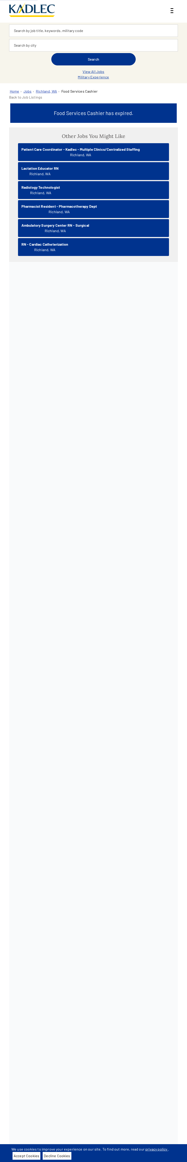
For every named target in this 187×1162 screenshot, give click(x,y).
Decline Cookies (57, 1156)
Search (93, 59)
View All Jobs (93, 71)
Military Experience (93, 77)
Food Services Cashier (79, 91)
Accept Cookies (26, 1156)
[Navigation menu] (172, 6)
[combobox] (93, 30)
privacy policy (156, 1149)
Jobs (27, 91)
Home (14, 91)
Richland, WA (46, 91)
